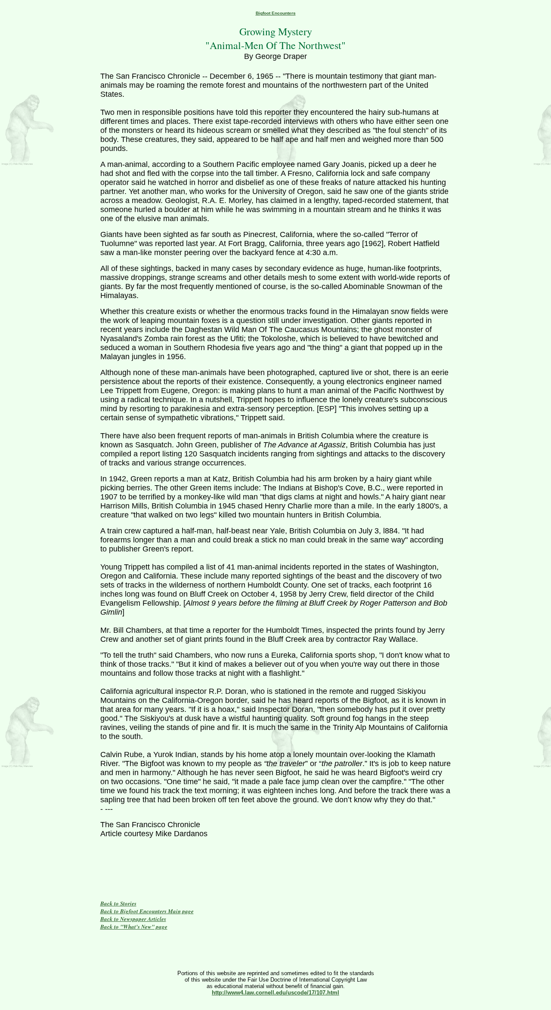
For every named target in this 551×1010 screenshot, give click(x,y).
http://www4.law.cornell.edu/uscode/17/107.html (275, 992)
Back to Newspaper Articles (133, 919)
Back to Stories (118, 903)
